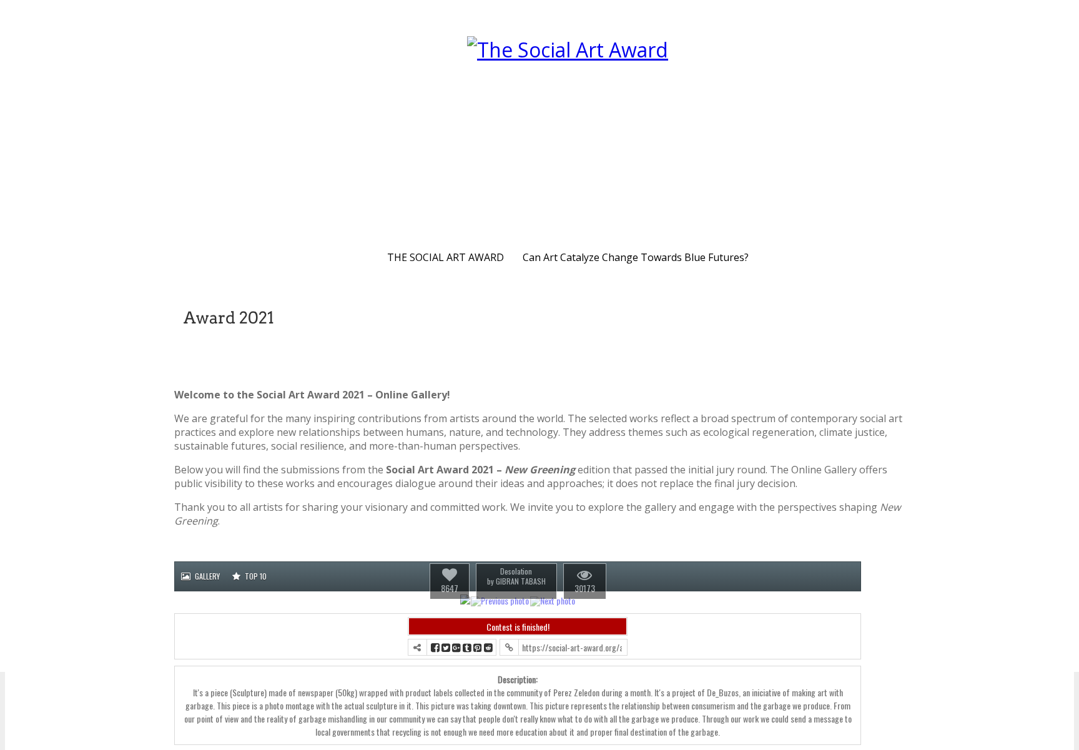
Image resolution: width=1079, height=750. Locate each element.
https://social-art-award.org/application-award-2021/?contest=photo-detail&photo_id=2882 (572, 647)
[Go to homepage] (567, 134)
